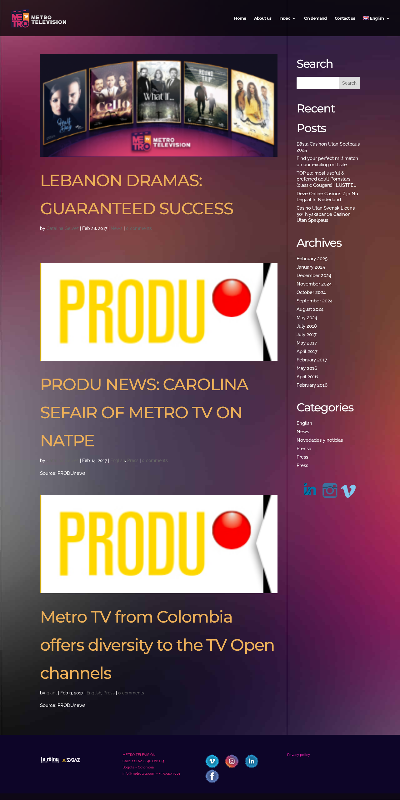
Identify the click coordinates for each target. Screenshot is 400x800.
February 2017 (312, 360)
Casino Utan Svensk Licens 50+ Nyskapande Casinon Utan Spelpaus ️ (326, 214)
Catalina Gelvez (63, 228)
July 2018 (307, 326)
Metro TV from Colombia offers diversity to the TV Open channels (157, 645)
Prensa (304, 448)
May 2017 (307, 343)
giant (52, 692)
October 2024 (311, 292)
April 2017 (307, 351)
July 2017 (307, 334)
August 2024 (310, 309)
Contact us (345, 18)
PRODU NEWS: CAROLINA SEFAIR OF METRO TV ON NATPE (144, 412)
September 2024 (314, 301)
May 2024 (307, 317)
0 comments (139, 228)
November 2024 (314, 284)
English (117, 460)
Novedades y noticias (320, 440)
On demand (315, 18)
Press (132, 460)
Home (240, 18)
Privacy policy (298, 755)
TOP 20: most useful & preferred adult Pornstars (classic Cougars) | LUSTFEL (326, 179)
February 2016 (312, 385)
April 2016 (307, 377)
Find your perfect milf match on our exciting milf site (327, 161)
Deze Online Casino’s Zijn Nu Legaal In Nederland (327, 197)
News (116, 228)
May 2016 (307, 368)
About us (262, 18)
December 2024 (314, 275)
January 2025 (311, 267)
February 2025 (312, 258)
